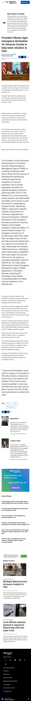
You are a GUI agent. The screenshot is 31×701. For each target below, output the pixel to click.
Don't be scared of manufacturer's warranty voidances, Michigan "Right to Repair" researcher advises (14, 540)
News (8, 403)
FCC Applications (7, 691)
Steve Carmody (6, 590)
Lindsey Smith (9, 56)
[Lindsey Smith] (5, 443)
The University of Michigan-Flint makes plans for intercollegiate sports (15, 509)
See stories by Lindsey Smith (18, 459)
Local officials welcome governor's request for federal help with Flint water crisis (14, 626)
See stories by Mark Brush (18, 434)
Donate (26, 2)
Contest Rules (6, 684)
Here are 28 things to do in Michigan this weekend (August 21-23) (13, 516)
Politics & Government (8, 579)
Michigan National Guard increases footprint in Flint (15, 584)
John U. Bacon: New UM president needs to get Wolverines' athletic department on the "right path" (15, 531)
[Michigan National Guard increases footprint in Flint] (14, 569)
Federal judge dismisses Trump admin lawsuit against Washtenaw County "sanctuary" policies (15, 502)
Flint (15, 403)
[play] (2, 699)
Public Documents (7, 677)
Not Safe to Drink (15, 14)
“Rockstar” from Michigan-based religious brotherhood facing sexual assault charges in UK (15, 523)
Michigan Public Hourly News (10, 681)
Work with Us (6, 674)
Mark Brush (14, 419)
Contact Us (6, 671)
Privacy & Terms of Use (9, 688)
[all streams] (29, 699)
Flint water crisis (11, 407)
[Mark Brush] (5, 421)
